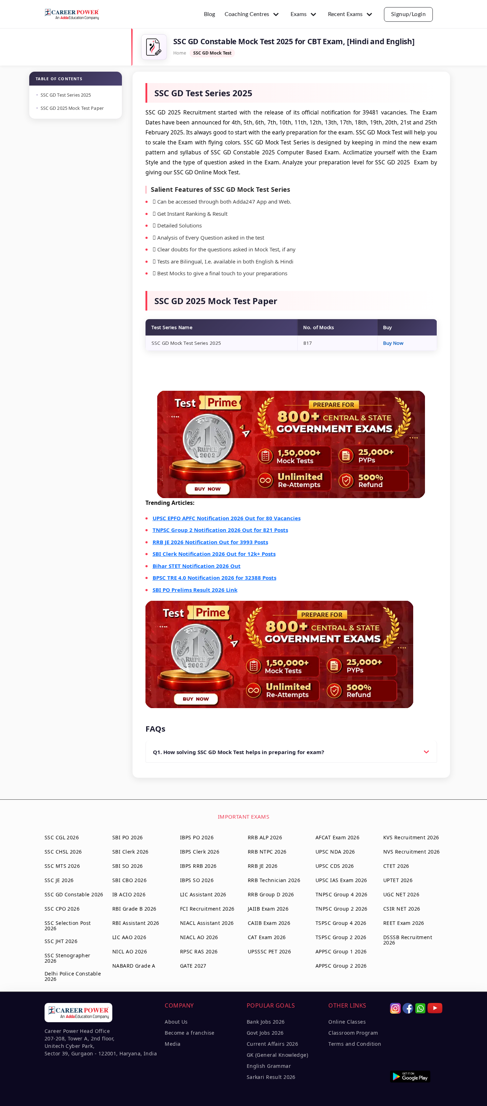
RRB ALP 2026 (265, 837)
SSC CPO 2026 (62, 908)
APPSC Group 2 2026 (341, 965)
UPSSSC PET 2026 (269, 951)
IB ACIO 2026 (128, 894)
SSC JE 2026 (59, 880)
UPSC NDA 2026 (335, 851)
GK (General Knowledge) (277, 1055)
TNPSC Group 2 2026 (342, 908)
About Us (176, 1021)
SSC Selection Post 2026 (68, 925)
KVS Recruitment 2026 (411, 837)
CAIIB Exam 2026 (269, 923)
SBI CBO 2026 (129, 880)
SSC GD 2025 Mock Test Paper (72, 108)
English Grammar (269, 1066)
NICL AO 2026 (129, 951)
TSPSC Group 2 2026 (341, 937)
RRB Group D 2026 (271, 894)
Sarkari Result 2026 (271, 1077)
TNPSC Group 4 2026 (342, 894)
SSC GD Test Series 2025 (66, 95)
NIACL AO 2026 (199, 937)
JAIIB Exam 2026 (268, 908)
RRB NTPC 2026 (267, 851)
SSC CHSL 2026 (63, 851)
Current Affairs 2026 (272, 1043)
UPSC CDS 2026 (335, 866)
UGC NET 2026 (401, 894)
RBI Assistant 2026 (135, 923)
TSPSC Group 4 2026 (341, 923)
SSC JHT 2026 (61, 941)
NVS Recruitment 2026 (411, 851)
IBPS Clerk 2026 (199, 851)
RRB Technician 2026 (274, 880)
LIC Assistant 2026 (203, 894)
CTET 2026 (396, 866)
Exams (299, 14)
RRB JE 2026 (263, 866)
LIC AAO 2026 (129, 937)
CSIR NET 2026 (401, 908)
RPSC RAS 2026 (198, 951)
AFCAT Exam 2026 (337, 837)
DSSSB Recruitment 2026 (407, 940)
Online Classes (347, 1021)
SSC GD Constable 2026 (74, 894)
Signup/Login (408, 14)
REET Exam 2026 (403, 923)
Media (172, 1043)
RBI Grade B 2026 (134, 908)
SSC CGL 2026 (62, 837)
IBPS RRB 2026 (198, 866)
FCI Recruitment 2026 (207, 908)
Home (179, 53)
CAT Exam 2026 (267, 937)
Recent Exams (345, 14)
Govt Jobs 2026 (265, 1032)
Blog (209, 14)
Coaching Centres (247, 14)
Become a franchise (190, 1032)
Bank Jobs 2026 (266, 1021)
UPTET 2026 (397, 880)
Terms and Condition (354, 1043)
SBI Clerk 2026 (130, 851)
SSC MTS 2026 (62, 866)
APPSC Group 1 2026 (341, 951)
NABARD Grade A (133, 965)
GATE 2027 (193, 965)
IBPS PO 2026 (197, 837)
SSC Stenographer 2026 (68, 958)
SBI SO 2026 (127, 866)
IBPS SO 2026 (197, 880)
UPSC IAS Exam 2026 (341, 880)
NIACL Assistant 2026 (207, 923)
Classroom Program (353, 1032)
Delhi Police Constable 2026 (73, 976)
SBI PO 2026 (127, 837)
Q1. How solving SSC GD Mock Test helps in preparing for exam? (238, 752)
